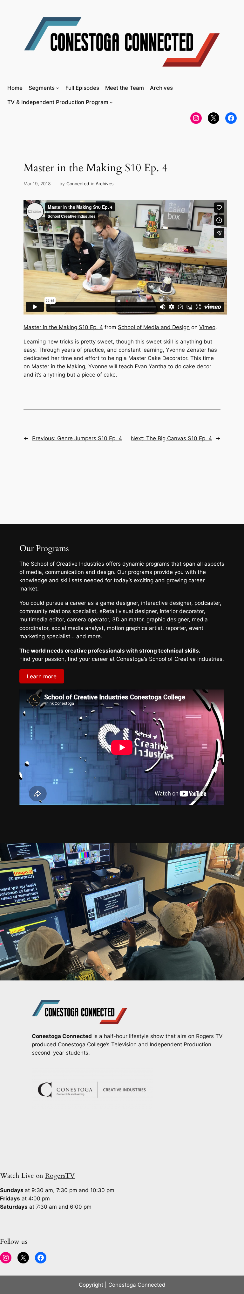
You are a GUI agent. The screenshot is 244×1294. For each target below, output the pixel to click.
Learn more (42, 676)
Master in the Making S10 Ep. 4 (63, 327)
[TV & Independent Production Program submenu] (111, 102)
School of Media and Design (154, 327)
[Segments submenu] (57, 87)
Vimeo (207, 327)
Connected (77, 183)
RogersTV (60, 1175)
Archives (104, 183)
